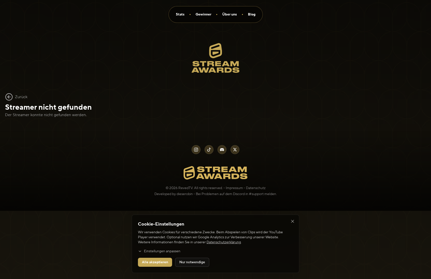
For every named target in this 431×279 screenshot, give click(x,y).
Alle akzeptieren (155, 262)
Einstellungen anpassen (162, 251)
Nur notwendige (192, 262)
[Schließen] (292, 221)
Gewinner (203, 14)
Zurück (21, 96)
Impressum (234, 188)
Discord (239, 194)
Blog (251, 14)
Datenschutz (256, 188)
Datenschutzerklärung (224, 242)
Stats (180, 14)
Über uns (229, 14)
